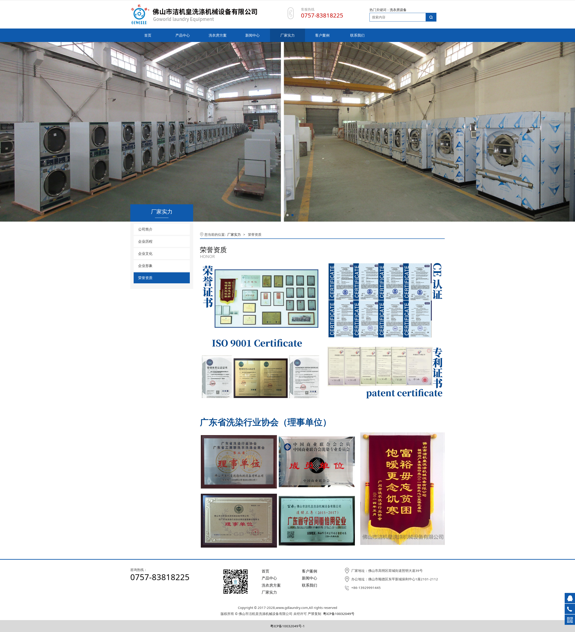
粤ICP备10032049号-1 (287, 626)
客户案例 (322, 35)
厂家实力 (287, 35)
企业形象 (145, 265)
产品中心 (182, 35)
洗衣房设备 (398, 9)
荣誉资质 (145, 277)
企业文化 (145, 253)
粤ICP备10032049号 (338, 613)
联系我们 (357, 35)
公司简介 (145, 229)
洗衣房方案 (218, 35)
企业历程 (145, 241)
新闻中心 (252, 35)
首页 (147, 35)
